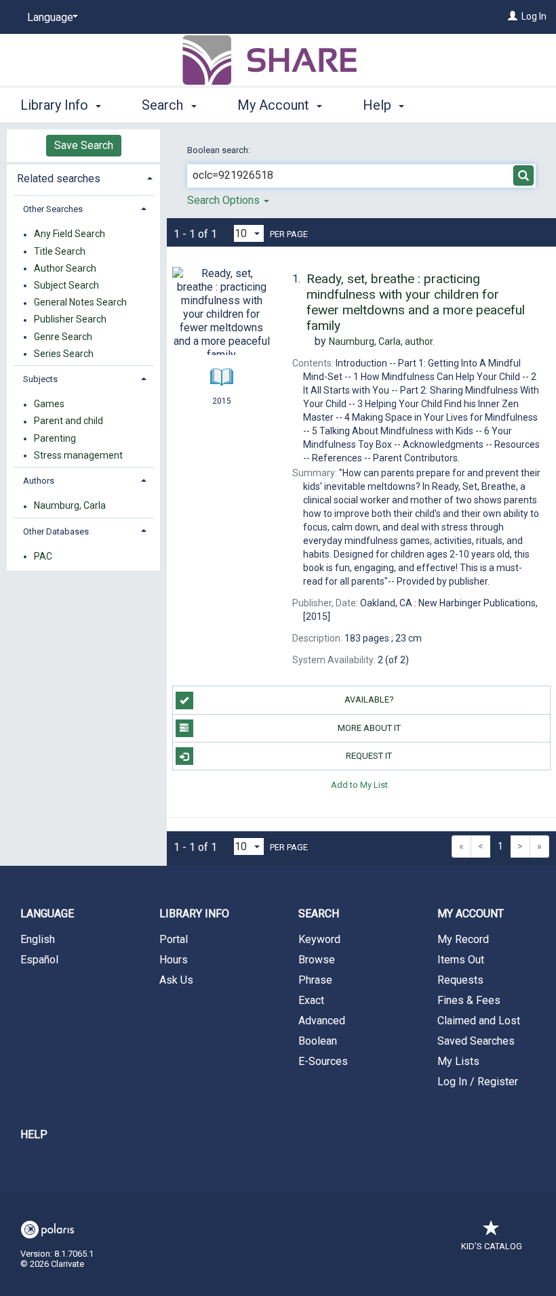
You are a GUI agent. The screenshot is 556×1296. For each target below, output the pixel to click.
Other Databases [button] (56, 531)
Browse (316, 959)
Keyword (319, 939)
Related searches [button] (58, 178)
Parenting (55, 438)
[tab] (83, 177)
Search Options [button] (224, 200)
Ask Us (176, 980)
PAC (43, 556)
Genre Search (63, 336)
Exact (311, 1000)
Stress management (78, 455)
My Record (463, 939)
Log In (534, 16)
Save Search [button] (83, 145)
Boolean (317, 1040)
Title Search (59, 251)
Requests (460, 980)
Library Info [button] (56, 105)
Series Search (64, 353)
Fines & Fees (468, 1000)
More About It (369, 728)
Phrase (315, 980)
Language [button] (47, 913)
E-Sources (323, 1061)
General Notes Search (80, 302)
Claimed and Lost (478, 1020)
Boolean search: (219, 150)
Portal (173, 939)
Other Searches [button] (53, 209)
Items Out (460, 959)
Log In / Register (477, 1081)
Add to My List (359, 784)
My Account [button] (275, 105)
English (37, 939)
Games (49, 404)
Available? (369, 699)
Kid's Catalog (491, 1246)
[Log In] (512, 16)
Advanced (321, 1020)
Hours (173, 959)
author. (382, 341)
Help (33, 1134)
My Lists (458, 1061)
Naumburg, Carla (70, 506)
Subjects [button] (40, 379)
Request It (369, 756)
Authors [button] (38, 481)
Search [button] (164, 105)
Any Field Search (69, 234)
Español (39, 959)
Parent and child (68, 421)
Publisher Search (70, 319)
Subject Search (66, 285)
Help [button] (379, 105)
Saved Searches (476, 1040)
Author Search (65, 268)
